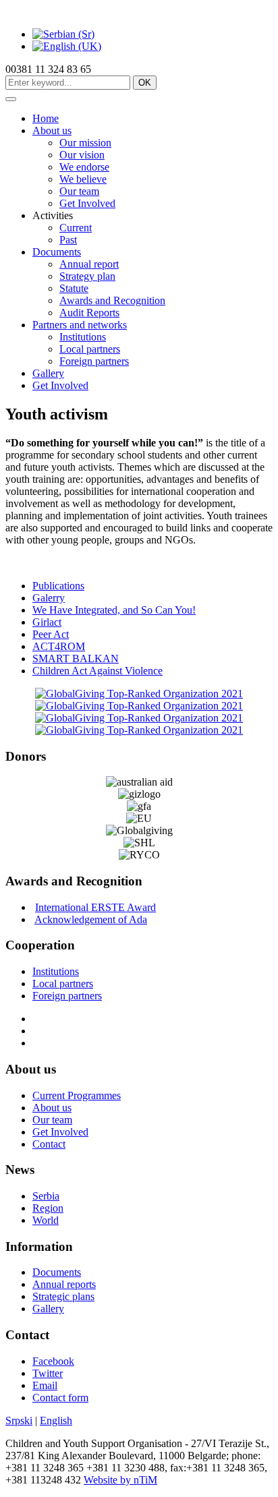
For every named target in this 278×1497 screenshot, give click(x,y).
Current (75, 227)
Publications (58, 585)
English (56, 1420)
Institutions (82, 337)
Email (44, 1385)
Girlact (46, 622)
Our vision (82, 154)
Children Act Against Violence (97, 670)
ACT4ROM (58, 646)
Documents (56, 252)
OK (144, 83)
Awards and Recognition (112, 300)
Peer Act (50, 634)
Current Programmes (76, 1095)
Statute (73, 288)
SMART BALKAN (75, 658)
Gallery (48, 373)
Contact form (60, 1397)
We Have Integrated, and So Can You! (114, 610)
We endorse (84, 167)
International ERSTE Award (95, 907)
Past (68, 239)
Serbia (45, 1196)
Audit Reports (89, 312)
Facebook (53, 1361)
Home (45, 118)
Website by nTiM (120, 1480)
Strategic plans (63, 1296)
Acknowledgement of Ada (90, 919)
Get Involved (87, 203)
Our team (79, 191)
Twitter (47, 1373)
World (45, 1220)
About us (52, 130)
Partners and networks (79, 324)
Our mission (85, 142)
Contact (48, 1144)
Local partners (89, 349)
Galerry (48, 598)
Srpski (18, 1420)
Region (47, 1208)
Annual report (89, 264)
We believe (83, 179)
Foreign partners (94, 361)
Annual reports (64, 1284)
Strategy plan (87, 276)
